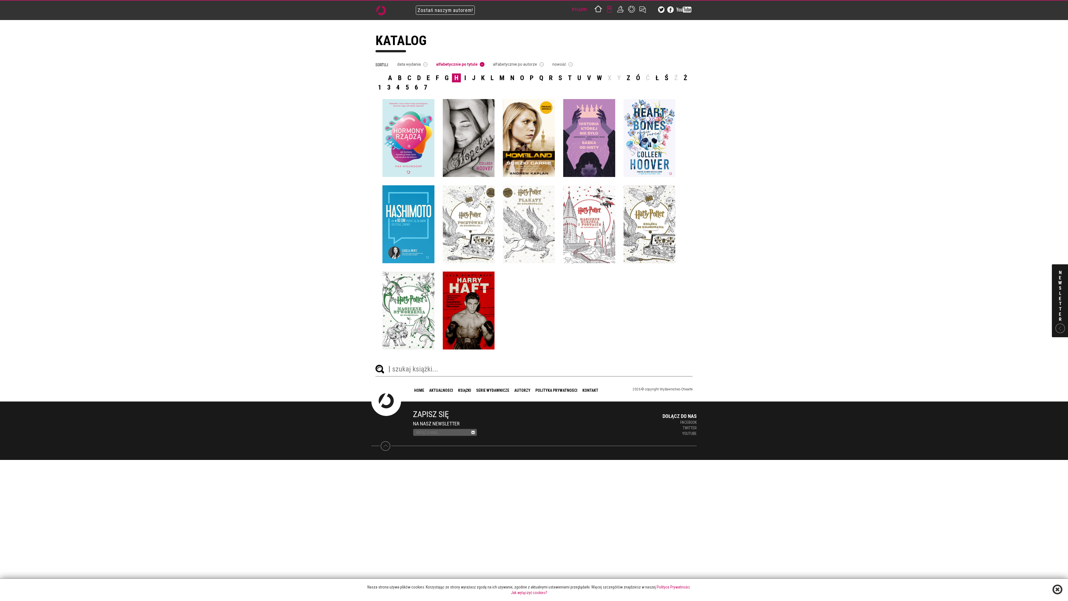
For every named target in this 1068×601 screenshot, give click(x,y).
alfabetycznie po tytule (457, 64)
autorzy (522, 390)
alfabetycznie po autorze (515, 64)
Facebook (688, 422)
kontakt (590, 390)
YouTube (689, 433)
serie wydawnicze (492, 390)
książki (464, 390)
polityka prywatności (556, 390)
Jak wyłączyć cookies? (529, 592)
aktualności (441, 390)
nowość (559, 64)
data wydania (409, 64)
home (419, 390)
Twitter (690, 428)
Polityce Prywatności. (674, 587)
